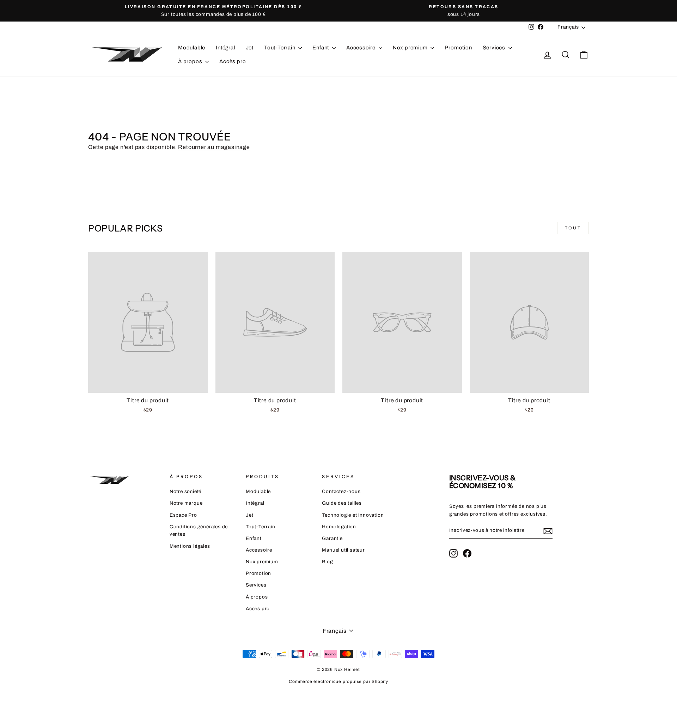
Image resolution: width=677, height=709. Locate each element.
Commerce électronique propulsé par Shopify (338, 681)
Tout (573, 228)
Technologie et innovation (353, 515)
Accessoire (361, 47)
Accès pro (232, 61)
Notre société (185, 491)
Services (495, 47)
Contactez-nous (341, 491)
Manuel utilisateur (343, 550)
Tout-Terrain (280, 47)
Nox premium (411, 47)
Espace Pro (183, 515)
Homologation (339, 526)
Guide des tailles (342, 503)
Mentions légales (190, 546)
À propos (190, 61)
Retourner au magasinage (214, 147)
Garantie (332, 538)
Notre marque (186, 503)
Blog (327, 561)
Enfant (321, 47)
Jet (250, 47)
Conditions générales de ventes (199, 530)
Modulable (191, 47)
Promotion (458, 47)
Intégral (225, 47)
